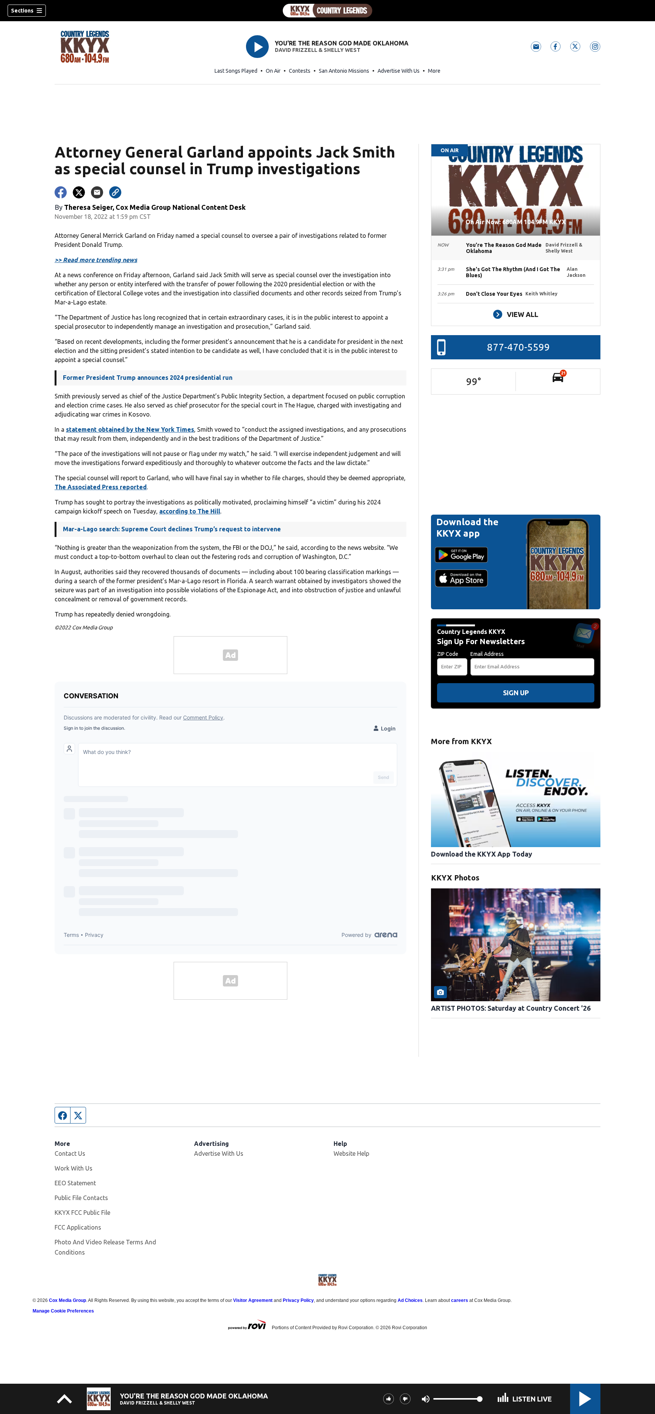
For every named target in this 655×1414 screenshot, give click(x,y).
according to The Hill (189, 511)
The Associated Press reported (101, 487)
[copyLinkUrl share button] (115, 192)
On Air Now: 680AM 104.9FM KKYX (515, 221)
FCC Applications (78, 1227)
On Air (273, 71)
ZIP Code (447, 654)
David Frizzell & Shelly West (317, 50)
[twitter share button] (79, 192)
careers (459, 1300)
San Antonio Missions (344, 71)
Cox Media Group (67, 1300)
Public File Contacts (81, 1197)
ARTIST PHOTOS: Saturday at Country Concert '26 (511, 1008)
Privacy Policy (298, 1300)
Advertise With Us (399, 71)
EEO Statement (75, 1183)
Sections (22, 11)
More (434, 71)
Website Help (351, 1153)
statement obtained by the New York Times (130, 429)
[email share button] (97, 192)
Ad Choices (410, 1300)
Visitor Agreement (253, 1300)
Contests (299, 71)
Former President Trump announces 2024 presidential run (147, 377)
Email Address (487, 654)
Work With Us (73, 1168)
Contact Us (70, 1153)
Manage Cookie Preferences (63, 1311)
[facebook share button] (61, 192)
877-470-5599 (518, 347)
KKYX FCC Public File (82, 1212)
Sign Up (516, 692)
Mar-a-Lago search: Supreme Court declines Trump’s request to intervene (172, 529)
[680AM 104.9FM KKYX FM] (327, 10)
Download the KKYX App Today (481, 854)
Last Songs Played (236, 71)
